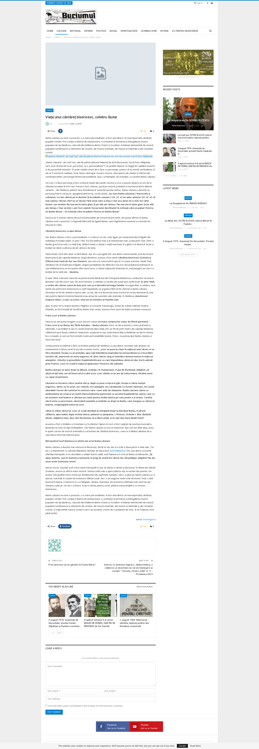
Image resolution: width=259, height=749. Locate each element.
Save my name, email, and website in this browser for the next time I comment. (85, 705)
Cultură (61, 31)
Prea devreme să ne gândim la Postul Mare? (71, 564)
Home (50, 31)
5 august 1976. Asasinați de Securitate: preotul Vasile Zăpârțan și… (195, 151)
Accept (182, 745)
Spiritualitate (129, 31)
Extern (88, 31)
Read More (195, 746)
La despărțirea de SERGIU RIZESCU (188, 120)
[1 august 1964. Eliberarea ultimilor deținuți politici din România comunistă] (136, 605)
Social (113, 31)
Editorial (75, 31)
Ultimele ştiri (149, 31)
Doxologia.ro (149, 519)
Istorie (164, 31)
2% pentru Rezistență (185, 31)
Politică (101, 31)
